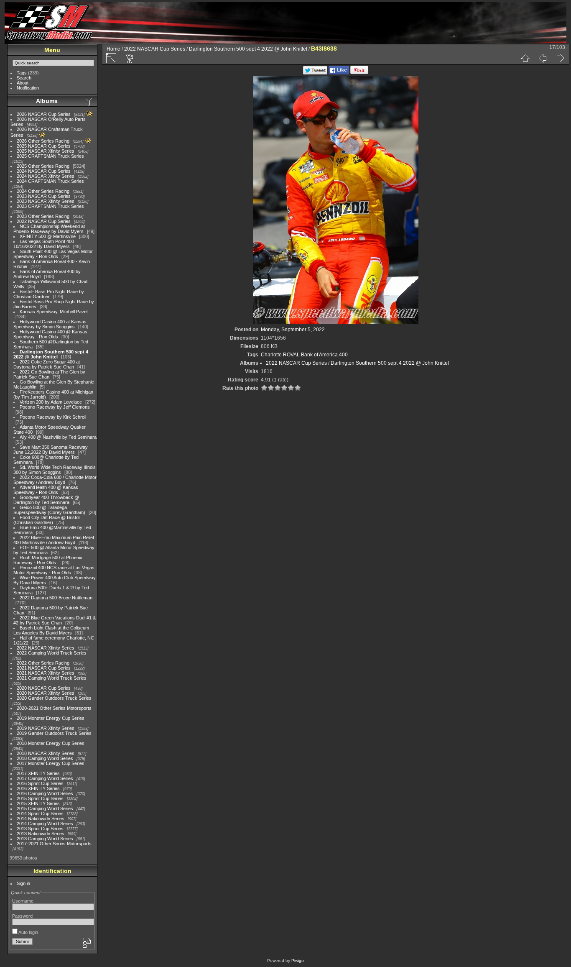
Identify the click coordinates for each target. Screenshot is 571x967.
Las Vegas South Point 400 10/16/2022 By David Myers (43, 244)
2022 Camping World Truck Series (52, 652)
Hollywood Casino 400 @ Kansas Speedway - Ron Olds (50, 334)
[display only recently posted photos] (89, 101)
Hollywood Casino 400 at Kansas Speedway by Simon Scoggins (50, 324)
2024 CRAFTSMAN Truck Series (50, 181)
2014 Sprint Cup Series (40, 813)
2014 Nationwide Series (40, 818)
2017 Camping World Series (45, 778)
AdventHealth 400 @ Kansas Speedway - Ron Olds (45, 490)
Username (22, 900)
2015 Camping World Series (45, 808)
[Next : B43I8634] (560, 58)
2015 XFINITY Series (38, 803)
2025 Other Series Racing (43, 166)
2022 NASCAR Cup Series (44, 221)
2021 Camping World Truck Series (52, 677)
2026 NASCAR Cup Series (44, 114)
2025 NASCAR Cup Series (44, 145)
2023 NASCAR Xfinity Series (45, 201)
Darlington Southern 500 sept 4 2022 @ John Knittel (50, 354)
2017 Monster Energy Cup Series (50, 763)
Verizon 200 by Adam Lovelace (51, 401)
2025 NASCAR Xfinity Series (45, 150)
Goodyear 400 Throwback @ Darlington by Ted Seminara (46, 500)
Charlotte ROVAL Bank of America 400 (304, 355)
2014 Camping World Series (45, 823)
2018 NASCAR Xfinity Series (45, 753)
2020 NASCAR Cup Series (44, 688)
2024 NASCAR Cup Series (44, 171)
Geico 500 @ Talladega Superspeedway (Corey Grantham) (49, 510)
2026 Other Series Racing (43, 140)
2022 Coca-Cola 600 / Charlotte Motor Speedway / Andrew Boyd (55, 480)
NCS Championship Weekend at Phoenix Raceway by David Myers (49, 229)
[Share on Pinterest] (359, 73)
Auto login (28, 932)
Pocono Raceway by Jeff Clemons (55, 406)
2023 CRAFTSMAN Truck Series (50, 206)
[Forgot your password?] (86, 943)
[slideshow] (130, 58)
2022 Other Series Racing (43, 662)
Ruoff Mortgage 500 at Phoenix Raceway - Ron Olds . (47, 560)
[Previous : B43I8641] (542, 58)
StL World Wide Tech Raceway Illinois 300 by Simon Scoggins (54, 470)
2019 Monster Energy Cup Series (50, 718)
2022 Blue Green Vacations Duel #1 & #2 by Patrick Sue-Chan (54, 620)
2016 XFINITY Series (38, 788)
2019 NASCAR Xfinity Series (45, 728)
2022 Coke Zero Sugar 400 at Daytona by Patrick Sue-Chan (46, 364)
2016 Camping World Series (45, 793)
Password (22, 915)
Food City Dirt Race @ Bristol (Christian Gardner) (46, 520)
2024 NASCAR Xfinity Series (45, 176)
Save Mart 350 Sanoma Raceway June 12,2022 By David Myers (50, 450)
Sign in (23, 883)
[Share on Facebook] (339, 73)
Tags (22, 72)
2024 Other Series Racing (43, 191)
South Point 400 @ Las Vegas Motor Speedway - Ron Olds (53, 254)
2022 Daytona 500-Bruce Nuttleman (56, 597)
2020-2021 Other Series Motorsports (54, 708)
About (22, 82)
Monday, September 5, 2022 (293, 330)
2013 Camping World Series (45, 838)
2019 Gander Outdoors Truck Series (54, 733)
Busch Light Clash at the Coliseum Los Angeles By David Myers (51, 630)
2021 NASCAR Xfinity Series (45, 672)
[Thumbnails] (525, 58)
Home (113, 49)
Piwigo (297, 960)
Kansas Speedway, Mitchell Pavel (53, 311)
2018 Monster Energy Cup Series (50, 743)
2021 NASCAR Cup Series (44, 667)
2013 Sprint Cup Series (40, 828)
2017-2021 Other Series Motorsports (54, 843)
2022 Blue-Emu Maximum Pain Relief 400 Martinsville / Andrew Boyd (53, 540)
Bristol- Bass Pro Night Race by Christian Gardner (48, 294)
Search (24, 77)
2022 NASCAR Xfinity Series (45, 647)
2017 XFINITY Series (38, 773)
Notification (28, 87)
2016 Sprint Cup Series (40, 783)
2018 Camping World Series (45, 758)
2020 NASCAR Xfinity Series (45, 693)
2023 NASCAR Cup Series (44, 196)
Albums (47, 100)
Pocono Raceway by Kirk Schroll (53, 417)
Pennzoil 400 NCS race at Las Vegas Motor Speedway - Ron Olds (53, 570)
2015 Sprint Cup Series (40, 798)
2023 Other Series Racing (43, 216)
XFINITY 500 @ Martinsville (48, 236)
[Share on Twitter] (315, 73)
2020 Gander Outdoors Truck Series (54, 698)
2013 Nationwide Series (40, 833)
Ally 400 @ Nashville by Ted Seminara (58, 437)
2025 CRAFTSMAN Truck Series (50, 156)
